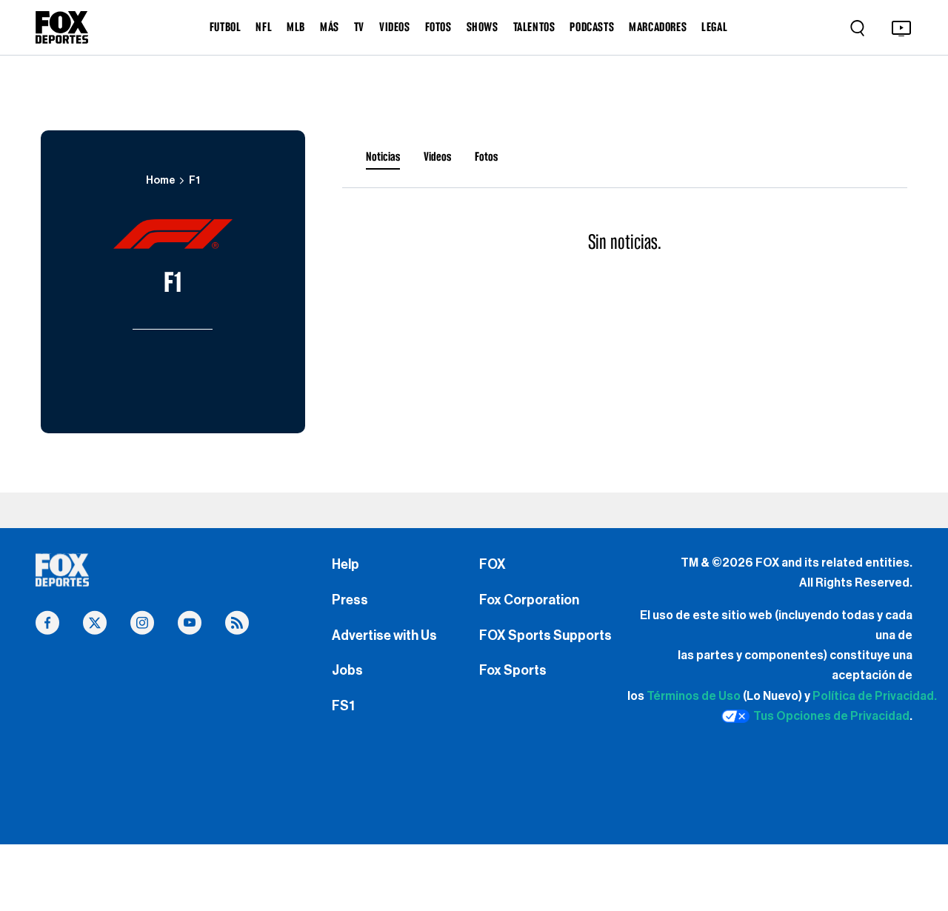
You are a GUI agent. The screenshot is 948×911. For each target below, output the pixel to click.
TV (359, 26)
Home (160, 181)
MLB (296, 26)
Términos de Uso (694, 696)
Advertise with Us (384, 635)
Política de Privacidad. (874, 696)
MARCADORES (658, 26)
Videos (437, 156)
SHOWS (482, 26)
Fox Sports (513, 670)
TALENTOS (534, 26)
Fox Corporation (529, 600)
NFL (264, 26)
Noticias (383, 156)
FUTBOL (225, 26)
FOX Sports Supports (545, 635)
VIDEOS (394, 26)
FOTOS (438, 26)
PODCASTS (592, 26)
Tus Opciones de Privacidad (831, 716)
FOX (492, 564)
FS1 (343, 706)
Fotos (486, 156)
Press (350, 600)
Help (345, 564)
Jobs (347, 670)
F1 (194, 181)
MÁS (329, 26)
